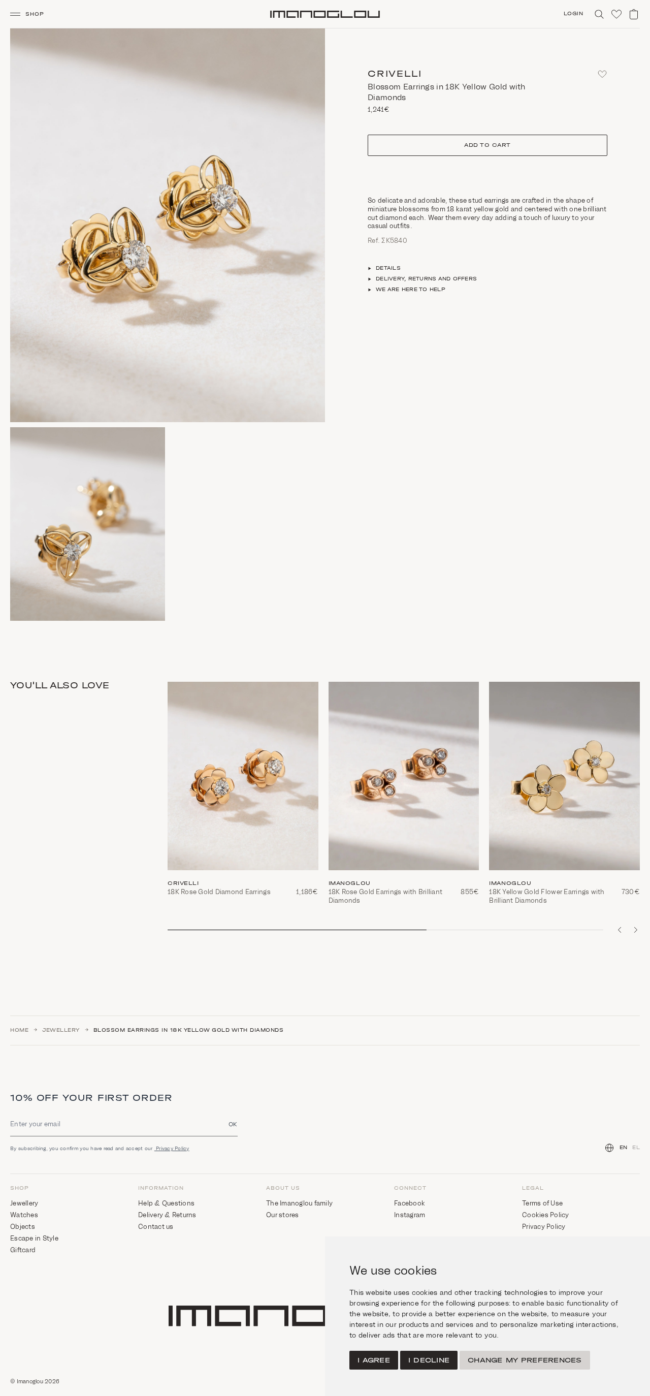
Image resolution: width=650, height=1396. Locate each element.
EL (636, 1148)
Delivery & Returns (167, 1215)
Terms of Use (542, 1203)
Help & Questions (166, 1203)
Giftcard (23, 1250)
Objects (22, 1226)
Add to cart (487, 145)
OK (233, 1124)
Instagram (409, 1215)
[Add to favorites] (602, 74)
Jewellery (61, 1030)
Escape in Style (34, 1238)
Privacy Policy (171, 1148)
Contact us (156, 1226)
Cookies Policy (545, 1215)
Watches (24, 1215)
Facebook (409, 1203)
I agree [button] (374, 1360)
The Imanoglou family (299, 1203)
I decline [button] (428, 1360)
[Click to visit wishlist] (616, 14)
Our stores (282, 1215)
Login (573, 14)
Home (19, 1030)
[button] (31, 14)
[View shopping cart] (634, 14)
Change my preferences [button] (524, 1360)
